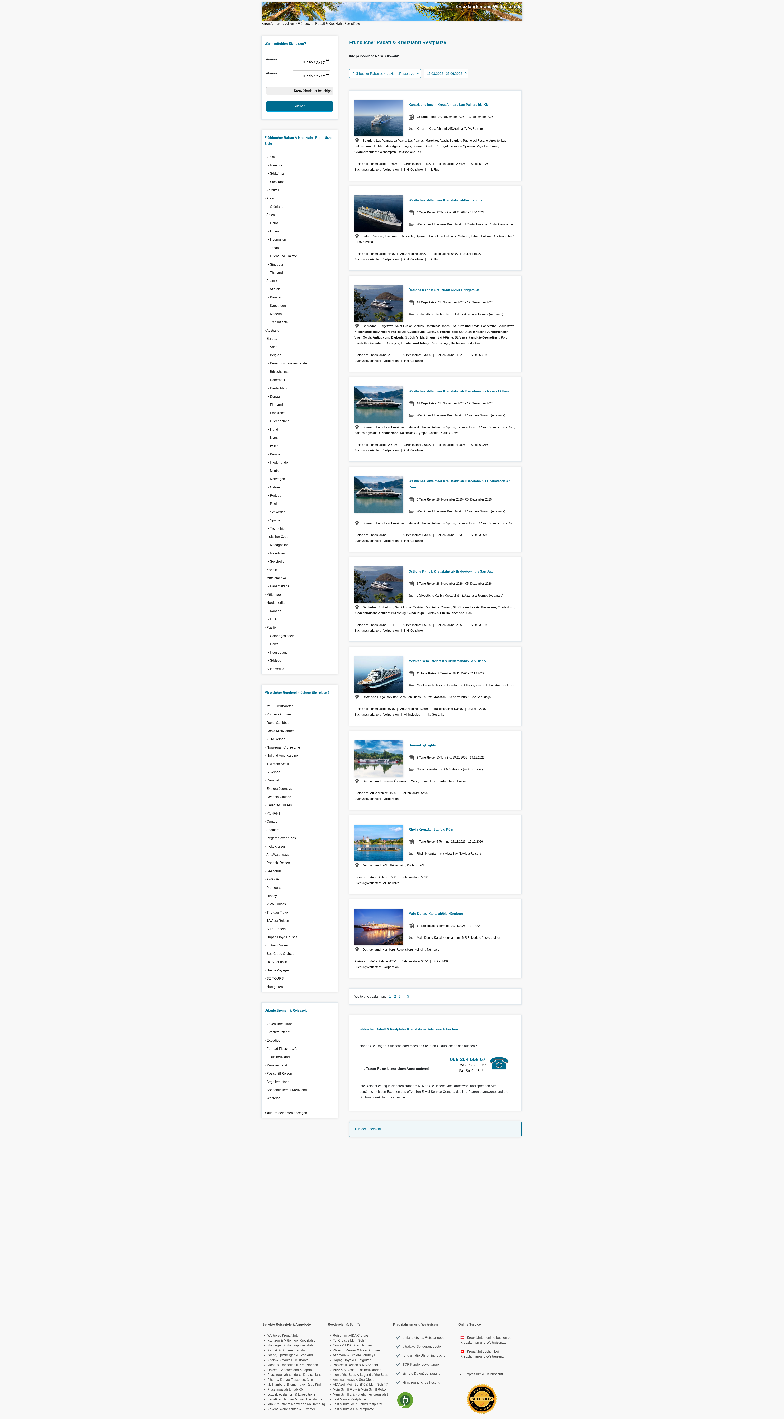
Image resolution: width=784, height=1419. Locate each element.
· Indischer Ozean (276, 537)
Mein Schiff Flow (345, 1389)
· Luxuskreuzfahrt (276, 1057)
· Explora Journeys (277, 788)
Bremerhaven (297, 1384)
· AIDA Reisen (274, 739)
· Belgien (272, 355)
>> (412, 996)
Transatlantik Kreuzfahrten (299, 1365)
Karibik (272, 1350)
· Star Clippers (274, 929)
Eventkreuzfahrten (311, 1399)
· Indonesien (274, 239)
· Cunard (270, 821)
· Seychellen (274, 561)
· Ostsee (271, 487)
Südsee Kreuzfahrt (295, 1350)
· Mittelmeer (272, 594)
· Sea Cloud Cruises (278, 953)
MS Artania (370, 1365)
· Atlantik (270, 281)
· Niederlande (275, 462)
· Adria (270, 347)
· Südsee (272, 660)
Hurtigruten (363, 1360)
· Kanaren (272, 297)
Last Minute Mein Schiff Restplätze (358, 1404)
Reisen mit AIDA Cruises (351, 1335)
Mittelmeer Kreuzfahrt (299, 1340)
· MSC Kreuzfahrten (278, 706)
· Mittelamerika (274, 578)
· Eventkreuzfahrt (276, 1032)
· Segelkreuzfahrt (276, 1082)
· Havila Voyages (276, 970)
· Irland (270, 429)
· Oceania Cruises (277, 797)
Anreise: (273, 59)
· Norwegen (274, 479)
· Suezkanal (274, 182)
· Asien (269, 215)
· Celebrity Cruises (277, 805)
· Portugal (272, 495)
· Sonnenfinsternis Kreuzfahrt (285, 1090)
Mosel (271, 1365)
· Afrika (269, 157)
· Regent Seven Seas (279, 838)
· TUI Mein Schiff (276, 764)
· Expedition (272, 1040)
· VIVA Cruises (274, 904)
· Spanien (272, 520)
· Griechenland (276, 421)
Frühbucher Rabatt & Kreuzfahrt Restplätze (329, 23)
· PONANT (272, 813)
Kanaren (273, 1340)
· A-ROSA (271, 879)
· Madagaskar (275, 545)
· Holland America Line (280, 755)
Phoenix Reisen (344, 1350)
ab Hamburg (276, 1384)
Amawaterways (344, 1379)
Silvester (308, 1409)
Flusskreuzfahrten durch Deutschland (294, 1375)
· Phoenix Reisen (276, 863)
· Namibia (272, 165)
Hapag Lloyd (342, 1360)
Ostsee (272, 1370)
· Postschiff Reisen (277, 1073)
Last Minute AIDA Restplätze (353, 1409)
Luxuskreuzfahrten (280, 1394)
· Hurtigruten (273, 987)
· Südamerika (273, 669)
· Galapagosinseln (279, 636)
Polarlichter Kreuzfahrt (371, 1394)
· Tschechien (274, 528)
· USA (270, 619)
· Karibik (270, 570)
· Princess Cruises (277, 714)
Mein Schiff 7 (378, 1384)
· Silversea (271, 772)
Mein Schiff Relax (373, 1389)
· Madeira (272, 314)
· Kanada (272, 611)
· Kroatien (272, 454)
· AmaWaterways (276, 854)
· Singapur (273, 264)
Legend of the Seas (374, 1375)
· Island (271, 437)
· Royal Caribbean (277, 722)
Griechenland (289, 1370)
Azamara (339, 1355)
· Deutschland (275, 388)
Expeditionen (307, 1394)
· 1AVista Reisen (276, 920)
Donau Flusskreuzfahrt (296, 1379)
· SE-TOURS (273, 978)
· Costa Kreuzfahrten (279, 731)
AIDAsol (339, 1384)
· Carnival (271, 780)
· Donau (271, 396)
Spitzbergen (286, 1355)
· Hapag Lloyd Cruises (280, 937)
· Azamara (271, 830)
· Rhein (271, 503)
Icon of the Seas (344, 1375)
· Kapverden (274, 305)
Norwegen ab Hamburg (308, 1404)
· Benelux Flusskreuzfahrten (286, 363)
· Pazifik (269, 627)
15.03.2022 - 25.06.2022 (447, 73)
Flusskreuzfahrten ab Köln (286, 1389)
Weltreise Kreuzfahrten (284, 1335)
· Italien (271, 446)
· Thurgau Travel (276, 912)
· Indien (271, 231)
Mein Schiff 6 (355, 1384)
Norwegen (275, 1345)
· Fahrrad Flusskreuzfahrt (282, 1048)
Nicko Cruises (370, 1350)
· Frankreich (274, 413)
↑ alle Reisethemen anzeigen (285, 1113)
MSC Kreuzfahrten (358, 1345)
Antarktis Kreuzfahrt (293, 1360)
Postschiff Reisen (345, 1365)
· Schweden (274, 512)
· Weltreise (271, 1098)
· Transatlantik (275, 322)
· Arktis (269, 198)
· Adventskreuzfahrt (278, 1024)
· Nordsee (272, 471)
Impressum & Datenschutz (484, 1374)
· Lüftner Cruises (276, 945)
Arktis (271, 1360)
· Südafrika (273, 173)
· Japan (271, 248)
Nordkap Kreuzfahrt (300, 1345)
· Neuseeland (275, 652)
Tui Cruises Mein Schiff (349, 1340)
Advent (272, 1409)
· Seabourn (272, 871)
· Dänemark (274, 380)
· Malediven (274, 553)
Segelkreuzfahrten (280, 1399)
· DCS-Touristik (275, 962)
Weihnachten (288, 1409)
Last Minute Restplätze (349, 1399)
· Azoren (271, 289)
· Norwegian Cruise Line (281, 747)
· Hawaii (271, 644)
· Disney (270, 896)
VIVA (336, 1370)
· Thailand (273, 272)
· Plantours (272, 887)
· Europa (270, 338)
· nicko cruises (274, 846)
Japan (307, 1370)
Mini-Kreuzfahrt (278, 1404)
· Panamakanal (276, 586)
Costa (337, 1345)
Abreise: (273, 73)
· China (271, 223)
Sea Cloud (366, 1379)
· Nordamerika (274, 602)
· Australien (272, 330)
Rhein (271, 1379)
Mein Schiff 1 (342, 1394)
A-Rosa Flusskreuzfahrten (362, 1370)
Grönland (306, 1355)
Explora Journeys (362, 1355)
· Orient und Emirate (280, 256)
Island (271, 1355)
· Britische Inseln (277, 371)
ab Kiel (316, 1384)
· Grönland (273, 206)
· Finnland (273, 405)
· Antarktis (271, 190)
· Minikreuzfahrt (275, 1065)
